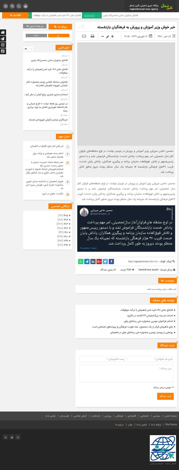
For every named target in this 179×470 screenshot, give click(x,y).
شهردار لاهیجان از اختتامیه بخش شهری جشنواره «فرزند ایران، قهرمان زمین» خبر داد (44, 185)
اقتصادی (132, 416)
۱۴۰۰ (66, 236)
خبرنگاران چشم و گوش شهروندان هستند (48, 120)
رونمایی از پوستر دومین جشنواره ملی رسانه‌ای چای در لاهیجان (141, 332)
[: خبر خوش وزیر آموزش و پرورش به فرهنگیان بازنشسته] (84, 36)
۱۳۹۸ (66, 245)
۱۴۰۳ (66, 224)
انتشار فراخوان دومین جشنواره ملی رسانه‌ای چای (148, 321)
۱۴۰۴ (66, 220)
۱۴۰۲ (66, 228)
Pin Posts (171, 425)
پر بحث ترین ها (35, 26)
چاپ (130, 425)
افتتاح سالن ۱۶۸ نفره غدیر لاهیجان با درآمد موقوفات (66, 15)
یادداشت (95, 416)
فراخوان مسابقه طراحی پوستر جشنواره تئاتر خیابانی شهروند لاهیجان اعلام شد (47, 83)
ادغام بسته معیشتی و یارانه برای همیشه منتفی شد (48, 155)
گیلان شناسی (80, 416)
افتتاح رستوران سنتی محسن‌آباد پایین (129, 15)
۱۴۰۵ (65, 215)
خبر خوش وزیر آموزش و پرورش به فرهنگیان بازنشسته (136, 27)
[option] (47, 59)
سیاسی (156, 416)
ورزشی (107, 416)
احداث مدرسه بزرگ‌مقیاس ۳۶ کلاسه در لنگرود (150, 316)
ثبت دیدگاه (165, 396)
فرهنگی (119, 416)
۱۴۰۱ (66, 232)
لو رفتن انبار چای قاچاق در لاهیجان (46, 146)
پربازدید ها (60, 26)
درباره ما (120, 425)
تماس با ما (50, 416)
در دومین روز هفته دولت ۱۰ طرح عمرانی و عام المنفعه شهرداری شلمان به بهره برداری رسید (47, 107)
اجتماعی (144, 416)
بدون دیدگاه (106, 270)
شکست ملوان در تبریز (52, 194)
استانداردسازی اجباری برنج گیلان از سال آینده (46, 94)
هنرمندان (64, 416)
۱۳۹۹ (66, 241)
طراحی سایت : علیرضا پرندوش (163, 463)
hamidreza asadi (148, 270)
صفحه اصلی (171, 416)
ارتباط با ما (156, 425)
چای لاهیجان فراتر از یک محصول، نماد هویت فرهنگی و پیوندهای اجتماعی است (132, 327)
